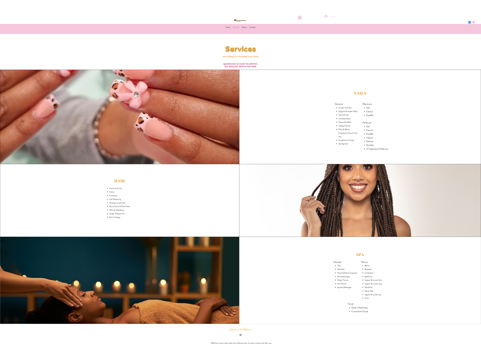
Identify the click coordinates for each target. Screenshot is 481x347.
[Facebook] (469, 22)
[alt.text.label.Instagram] (473, 22)
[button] (300, 16)
